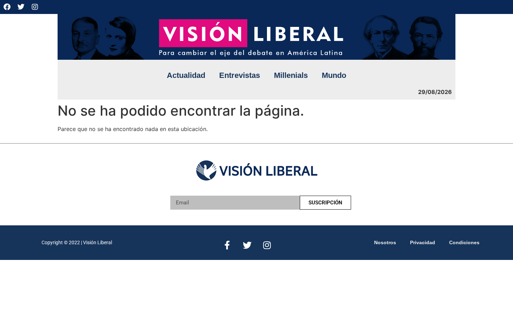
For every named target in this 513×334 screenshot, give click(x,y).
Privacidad (422, 242)
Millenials (291, 75)
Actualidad (186, 75)
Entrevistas (239, 75)
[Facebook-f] (227, 245)
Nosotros (385, 242)
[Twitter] (20, 6)
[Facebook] (6, 6)
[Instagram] (34, 6)
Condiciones (464, 242)
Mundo (334, 75)
